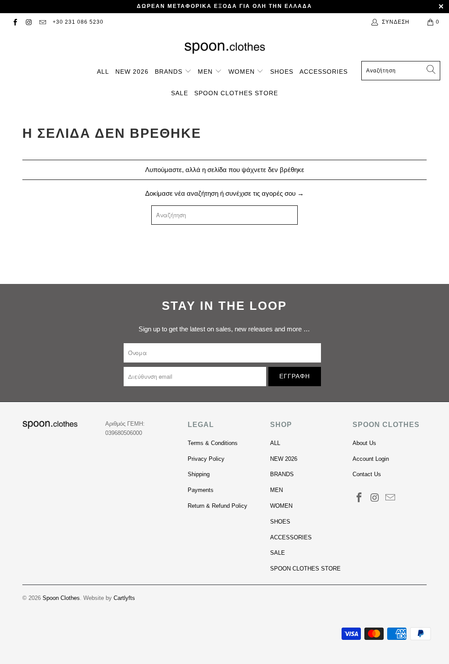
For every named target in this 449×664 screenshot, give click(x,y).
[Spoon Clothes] (224, 48)
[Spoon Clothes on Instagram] (28, 22)
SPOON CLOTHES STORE (236, 93)
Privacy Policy (206, 459)
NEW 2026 (132, 71)
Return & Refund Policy (217, 505)
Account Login (371, 459)
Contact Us (367, 474)
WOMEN (242, 71)
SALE (179, 93)
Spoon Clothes (61, 598)
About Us (364, 443)
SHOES (281, 71)
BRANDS (170, 71)
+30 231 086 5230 (78, 22)
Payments (201, 490)
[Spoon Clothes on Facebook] (14, 22)
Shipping (199, 474)
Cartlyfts (124, 598)
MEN (206, 71)
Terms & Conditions (213, 443)
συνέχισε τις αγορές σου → (264, 193)
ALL (103, 71)
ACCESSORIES (323, 71)
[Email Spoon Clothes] (42, 22)
